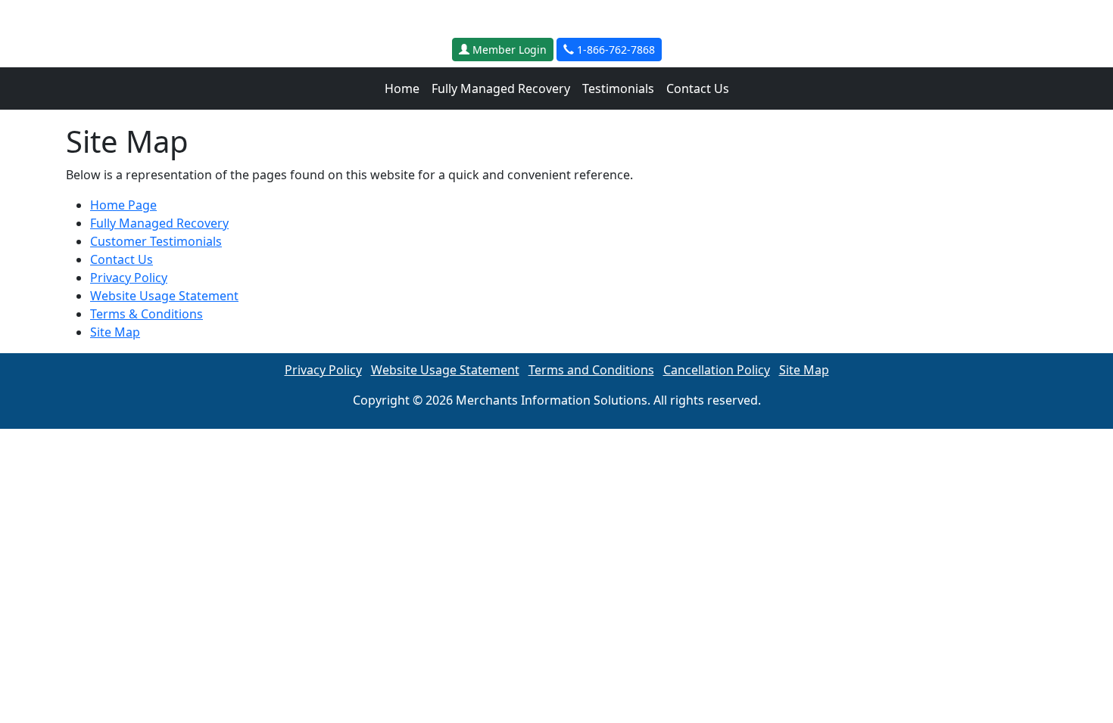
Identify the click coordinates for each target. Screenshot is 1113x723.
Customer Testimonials (156, 241)
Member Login (508, 49)
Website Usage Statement (164, 295)
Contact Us (697, 88)
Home (402, 88)
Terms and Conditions (591, 370)
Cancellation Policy (716, 370)
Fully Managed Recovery (501, 88)
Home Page (123, 205)
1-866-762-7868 (614, 49)
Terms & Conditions (146, 314)
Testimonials (618, 88)
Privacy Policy (128, 277)
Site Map (115, 332)
